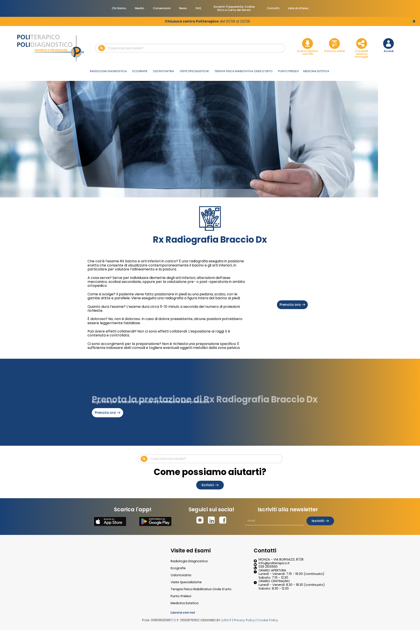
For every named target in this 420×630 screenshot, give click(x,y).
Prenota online (334, 51)
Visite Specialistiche (186, 582)
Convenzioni (161, 8)
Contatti (273, 8)
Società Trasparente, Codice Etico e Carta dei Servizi (234, 8)
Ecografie (178, 568)
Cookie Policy (267, 620)
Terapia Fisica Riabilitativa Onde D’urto (201, 589)
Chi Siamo (119, 8)
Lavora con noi (183, 612)
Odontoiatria (181, 575)
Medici (139, 8)
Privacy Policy (244, 620)
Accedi (389, 51)
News (183, 8)
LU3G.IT (226, 620)
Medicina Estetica (184, 603)
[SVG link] (110, 521)
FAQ (198, 8)
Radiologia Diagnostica (189, 561)
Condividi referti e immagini (361, 54)
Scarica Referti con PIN (307, 52)
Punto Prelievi (181, 596)
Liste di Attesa (298, 8)
